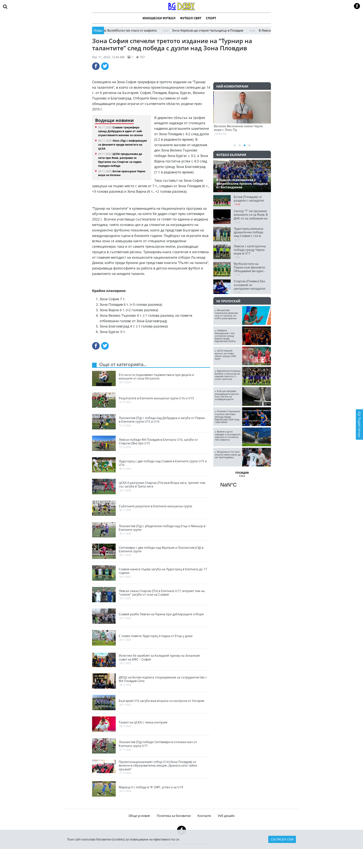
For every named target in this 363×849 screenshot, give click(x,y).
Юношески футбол (159, 18)
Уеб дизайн (226, 816)
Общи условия (139, 816)
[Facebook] (96, 66)
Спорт (211, 18)
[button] (5, 6)
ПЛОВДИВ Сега (242, 482)
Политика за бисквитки (174, 816)
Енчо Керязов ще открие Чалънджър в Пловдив (184, 30)
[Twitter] (105, 66)
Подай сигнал (359, 426)
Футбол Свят (190, 18)
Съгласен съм (282, 839)
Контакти (204, 816)
